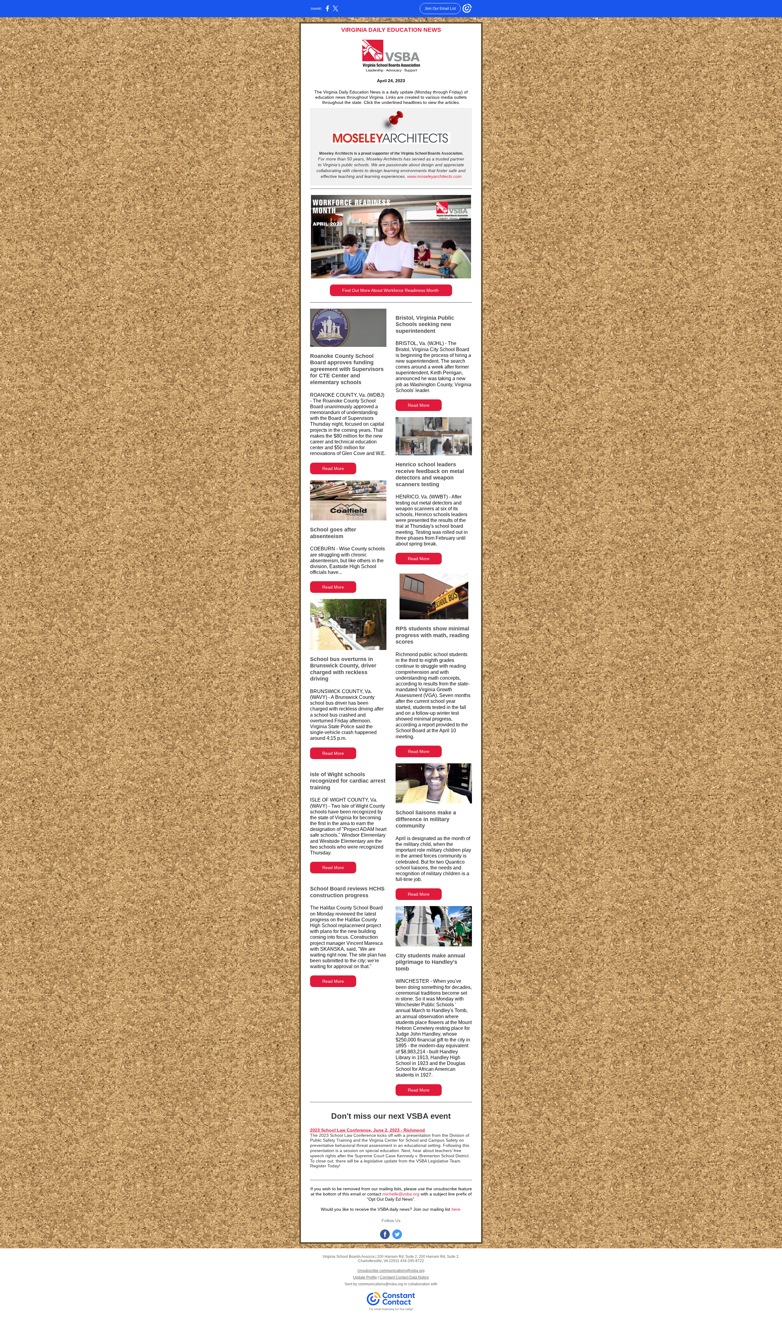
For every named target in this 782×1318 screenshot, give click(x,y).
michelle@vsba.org (400, 1193)
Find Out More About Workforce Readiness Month (391, 290)
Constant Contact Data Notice (404, 1277)
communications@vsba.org (380, 1284)
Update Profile (365, 1277)
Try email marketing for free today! (391, 1309)
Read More (333, 468)
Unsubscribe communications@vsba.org (391, 1270)
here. (456, 1209)
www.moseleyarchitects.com (434, 176)
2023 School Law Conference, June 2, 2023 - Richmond (367, 1130)
